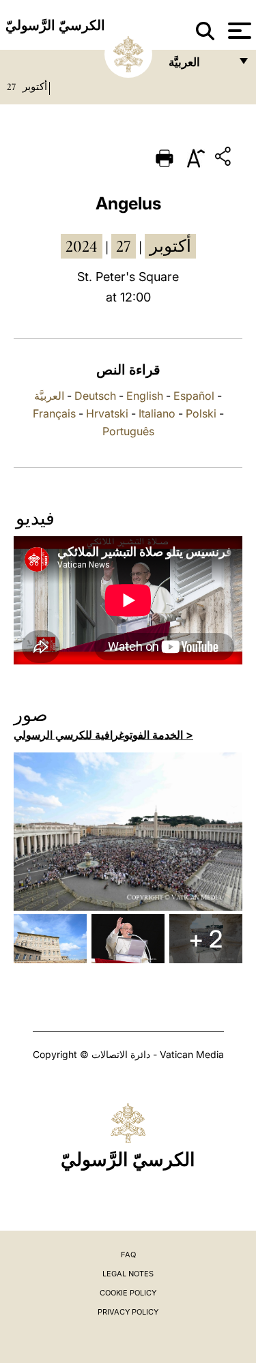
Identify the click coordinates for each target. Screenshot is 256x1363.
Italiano (157, 413)
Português (128, 431)
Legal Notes (128, 1273)
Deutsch (95, 395)
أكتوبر (35, 86)
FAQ (128, 1254)
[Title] (224, 159)
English (144, 395)
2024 (82, 246)
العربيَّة (49, 395)
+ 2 (205, 938)
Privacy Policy (128, 1312)
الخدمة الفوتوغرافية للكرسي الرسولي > (103, 735)
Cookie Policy (128, 1293)
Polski (201, 413)
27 (11, 86)
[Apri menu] (238, 30)
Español (193, 395)
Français (54, 413)
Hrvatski (107, 413)
